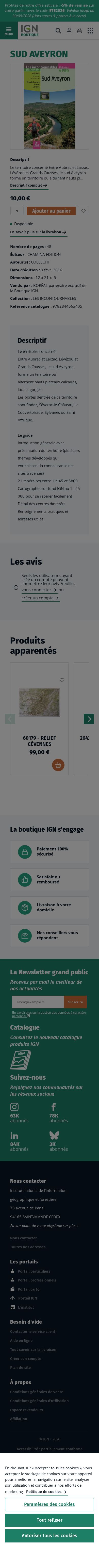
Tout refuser (49, 1520)
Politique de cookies (43, 1491)
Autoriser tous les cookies (49, 1535)
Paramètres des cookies (49, 1504)
